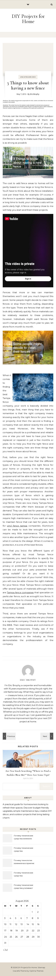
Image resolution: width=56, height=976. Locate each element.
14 (28, 924)
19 (16, 930)
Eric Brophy (34, 94)
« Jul (5, 950)
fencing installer (44, 198)
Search (46, 786)
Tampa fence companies (20, 592)
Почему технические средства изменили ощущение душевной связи (26, 837)
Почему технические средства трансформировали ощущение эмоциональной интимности (26, 850)
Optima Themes (36, 971)
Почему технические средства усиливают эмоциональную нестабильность (23, 887)
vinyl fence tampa (17, 525)
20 (22, 930)
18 (11, 930)
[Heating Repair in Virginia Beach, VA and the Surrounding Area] (9, 736)
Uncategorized (28, 77)
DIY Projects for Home (28, 18)
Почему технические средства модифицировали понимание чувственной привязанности (25, 874)
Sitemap (41, 967)
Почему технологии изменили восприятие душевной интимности (24, 862)
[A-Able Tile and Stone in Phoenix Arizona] (47, 736)
